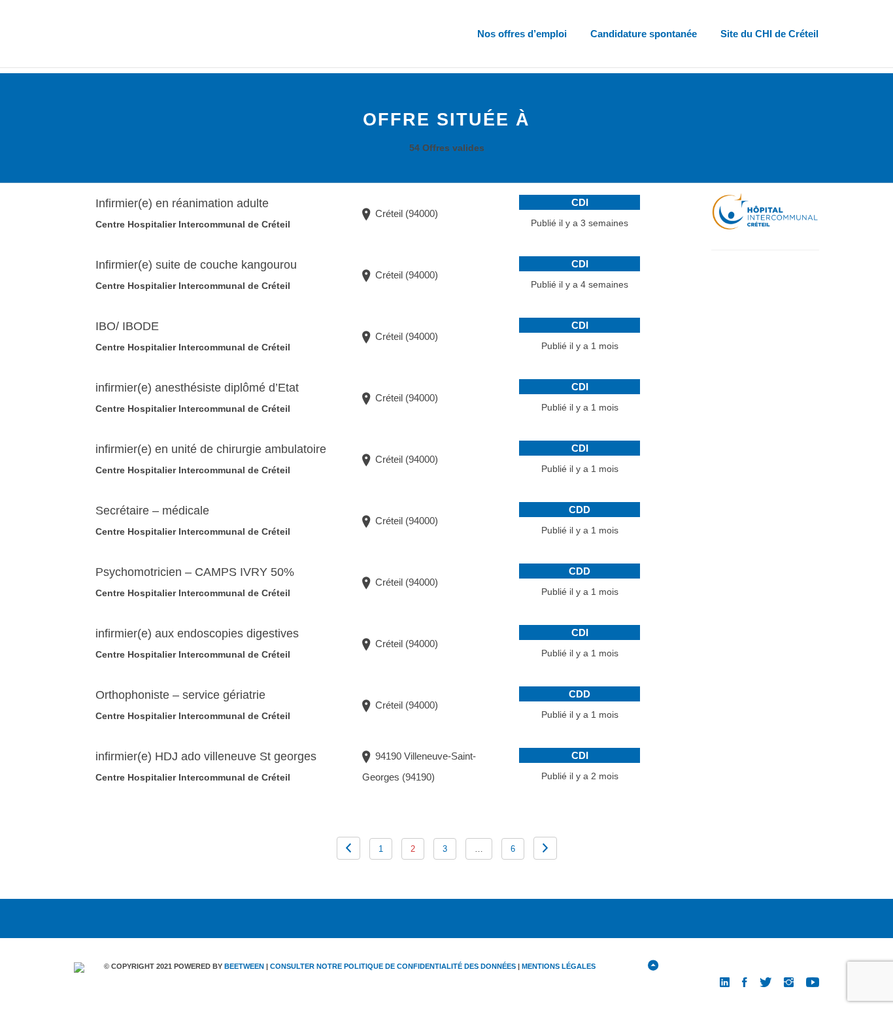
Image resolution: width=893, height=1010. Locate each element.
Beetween (244, 966)
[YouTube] (812, 981)
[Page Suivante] (348, 848)
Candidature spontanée (643, 33)
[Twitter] (765, 981)
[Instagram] (789, 981)
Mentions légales (559, 966)
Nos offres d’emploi (522, 33)
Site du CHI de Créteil (769, 33)
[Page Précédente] (545, 848)
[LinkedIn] (725, 981)
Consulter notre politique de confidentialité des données (393, 966)
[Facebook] (744, 981)
